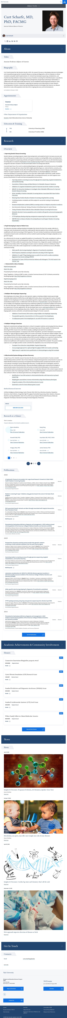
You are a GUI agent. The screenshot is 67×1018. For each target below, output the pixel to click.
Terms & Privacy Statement (49, 1009)
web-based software (48, 307)
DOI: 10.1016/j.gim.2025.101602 (23, 532)
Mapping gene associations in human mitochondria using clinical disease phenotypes (34, 379)
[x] (4, 994)
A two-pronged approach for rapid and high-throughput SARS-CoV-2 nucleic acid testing (35, 348)
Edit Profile (6, 964)
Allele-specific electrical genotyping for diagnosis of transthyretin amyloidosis (32, 250)
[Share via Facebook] (7, 41)
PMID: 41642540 (17, 514)
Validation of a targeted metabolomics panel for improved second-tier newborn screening (35, 186)
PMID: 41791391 (32, 500)
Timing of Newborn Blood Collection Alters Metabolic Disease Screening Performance (34, 209)
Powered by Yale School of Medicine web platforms (31, 1012)
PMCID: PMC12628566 (10, 563)
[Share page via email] (14, 41)
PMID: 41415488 (35, 549)
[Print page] (17, 41)
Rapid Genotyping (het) (10, 266)
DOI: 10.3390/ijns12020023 (10, 487)
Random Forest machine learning (31, 161)
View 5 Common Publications (46, 432)
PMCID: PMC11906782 (44, 592)
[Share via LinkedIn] (10, 41)
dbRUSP (48, 171)
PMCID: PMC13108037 (48, 485)
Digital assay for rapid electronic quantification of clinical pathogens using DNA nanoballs (35, 350)
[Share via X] (5, 41)
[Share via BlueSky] (12, 41)
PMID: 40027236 (34, 604)
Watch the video (8, 269)
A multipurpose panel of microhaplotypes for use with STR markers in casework (33, 318)
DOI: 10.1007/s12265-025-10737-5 (28, 514)
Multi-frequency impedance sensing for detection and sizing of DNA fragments (32, 252)
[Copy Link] (62, 49)
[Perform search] (61, 2)
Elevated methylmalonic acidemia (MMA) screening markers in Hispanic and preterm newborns (37, 204)
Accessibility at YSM (48, 1007)
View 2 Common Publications (46, 442)
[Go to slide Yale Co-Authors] (31, 463)
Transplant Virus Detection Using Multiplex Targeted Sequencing (29, 345)
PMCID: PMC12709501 (43, 549)
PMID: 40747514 (40, 581)
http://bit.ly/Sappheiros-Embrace (23, 276)
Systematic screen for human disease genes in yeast (26, 384)
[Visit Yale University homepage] (8, 973)
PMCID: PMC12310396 (48, 581)
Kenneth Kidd (43, 301)
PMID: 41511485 (13, 532)
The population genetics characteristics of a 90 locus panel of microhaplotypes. (33, 316)
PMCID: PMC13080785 (40, 500)
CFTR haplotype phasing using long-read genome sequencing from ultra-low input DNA (35, 216)
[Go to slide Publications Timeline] (33, 463)
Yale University (6, 1012)
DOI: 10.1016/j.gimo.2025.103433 (11, 582)
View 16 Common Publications (17, 432)
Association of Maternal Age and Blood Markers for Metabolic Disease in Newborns (34, 184)
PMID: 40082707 (36, 592)
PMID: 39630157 (34, 625)
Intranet (4, 1007)
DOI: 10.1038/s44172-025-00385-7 (12, 594)
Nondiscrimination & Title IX (8, 1009)
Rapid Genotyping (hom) (10, 279)
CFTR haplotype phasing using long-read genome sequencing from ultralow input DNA (28, 601)
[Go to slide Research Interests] (28, 463)
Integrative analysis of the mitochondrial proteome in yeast (27, 382)
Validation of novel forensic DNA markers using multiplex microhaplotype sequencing (34, 313)
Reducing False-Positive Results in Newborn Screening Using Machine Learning (33, 198)
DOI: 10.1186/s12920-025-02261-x (21, 563)
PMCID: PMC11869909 (43, 604)
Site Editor (25, 1007)
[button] (33, 6)
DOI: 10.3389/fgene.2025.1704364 (12, 550)
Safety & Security (26, 1009)
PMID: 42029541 (40, 485)
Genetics (6, 118)
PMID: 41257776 (48, 562)
